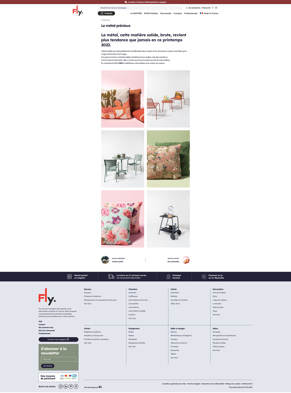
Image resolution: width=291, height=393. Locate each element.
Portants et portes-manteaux (96, 339)
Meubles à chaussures (93, 335)
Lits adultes (133, 304)
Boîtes (131, 332)
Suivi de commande (47, 330)
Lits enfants (134, 307)
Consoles (174, 346)
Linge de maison (220, 300)
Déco (215, 296)
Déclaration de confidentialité (212, 384)
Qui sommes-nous (46, 327)
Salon (215, 328)
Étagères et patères (92, 332)
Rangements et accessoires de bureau (100, 300)
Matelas (174, 296)
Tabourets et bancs (179, 343)
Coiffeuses (133, 296)
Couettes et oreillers (179, 300)
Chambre (133, 289)
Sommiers (175, 293)
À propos (178, 13)
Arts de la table (219, 293)
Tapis (215, 311)
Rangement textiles (137, 343)
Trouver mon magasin (56, 339)
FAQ (40, 321)
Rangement (134, 328)
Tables (173, 354)
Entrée (87, 328)
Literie (174, 289)
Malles (131, 335)
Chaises (174, 339)
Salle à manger (178, 328)
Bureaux (87, 293)
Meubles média (219, 343)
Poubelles (133, 339)
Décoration (218, 289)
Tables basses (219, 346)
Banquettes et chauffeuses (224, 335)
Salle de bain (218, 307)
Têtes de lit (175, 304)
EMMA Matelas (151, 13)
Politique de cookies (233, 384)
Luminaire (217, 304)
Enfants (132, 315)
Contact (42, 324)
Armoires (132, 293)
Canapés (216, 332)
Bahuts (174, 332)
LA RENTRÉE (136, 13)
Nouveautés (165, 13)
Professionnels (44, 333)
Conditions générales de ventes (174, 384)
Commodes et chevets (138, 300)
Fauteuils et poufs (220, 339)
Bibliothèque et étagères (181, 335)
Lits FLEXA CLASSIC (137, 311)
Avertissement (246, 384)
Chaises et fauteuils (92, 296)
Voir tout (87, 304)
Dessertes (175, 350)
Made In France (210, 13)
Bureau (87, 289)
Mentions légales (193, 384)
